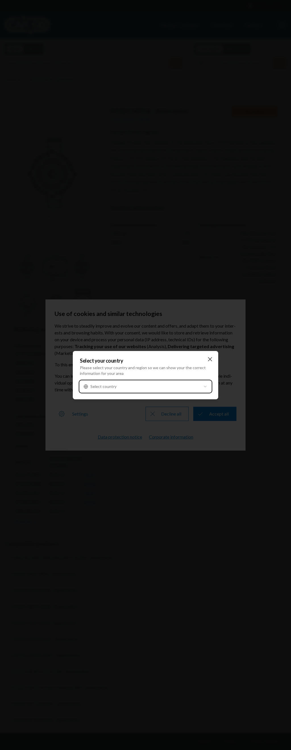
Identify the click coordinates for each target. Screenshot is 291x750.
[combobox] (145, 386)
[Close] (210, 359)
